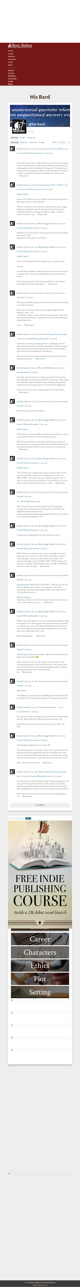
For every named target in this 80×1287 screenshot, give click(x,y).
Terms (45, 1282)
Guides (10, 62)
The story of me (44, 401)
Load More (40, 805)
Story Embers (35, 1282)
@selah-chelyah (22, 194)
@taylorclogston (30, 501)
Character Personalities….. (48, 707)
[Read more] (23, 176)
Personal (14, 142)
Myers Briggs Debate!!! (47, 223)
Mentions (24, 142)
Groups (31, 137)
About (10, 65)
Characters (21, 297)
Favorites (33, 142)
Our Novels (12, 59)
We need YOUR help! (46, 368)
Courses (10, 54)
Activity (14, 137)
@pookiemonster (23, 584)
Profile (22, 137)
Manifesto (11, 56)
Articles (10, 51)
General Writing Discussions (33, 153)
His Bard (20, 149)
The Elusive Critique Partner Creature (52, 334)
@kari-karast (22, 662)
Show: (54, 142)
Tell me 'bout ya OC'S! (46, 293)
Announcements (23, 372)
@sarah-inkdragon (24, 597)
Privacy (52, 1282)
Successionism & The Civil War (50, 149)
